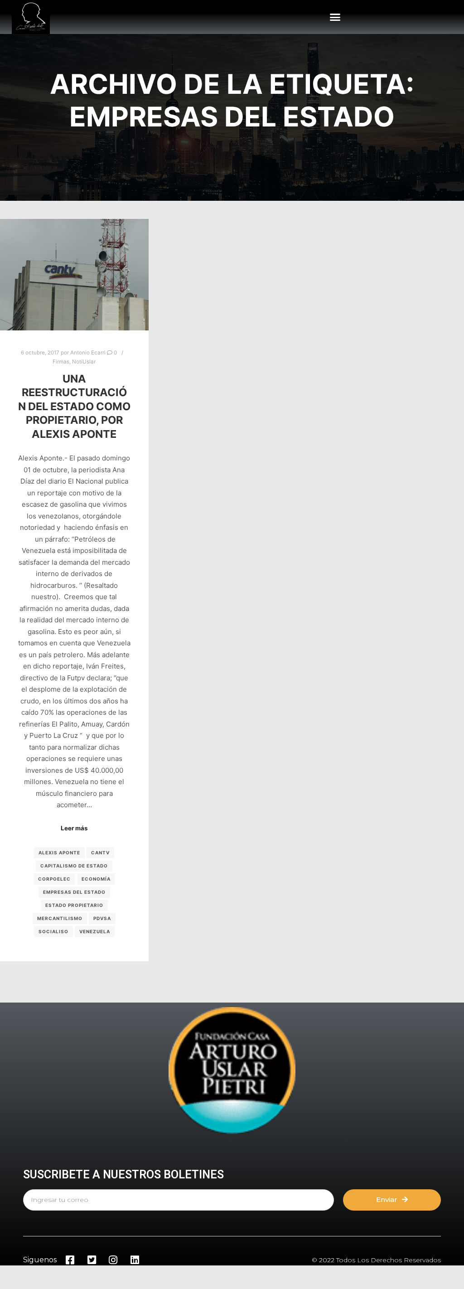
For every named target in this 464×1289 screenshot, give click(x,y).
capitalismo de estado (74, 865)
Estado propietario (74, 905)
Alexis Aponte (59, 852)
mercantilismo (59, 918)
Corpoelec (54, 879)
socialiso (53, 931)
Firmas (61, 362)
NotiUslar (84, 362)
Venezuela (94, 931)
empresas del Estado (74, 892)
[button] (335, 17)
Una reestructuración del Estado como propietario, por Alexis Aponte (74, 406)
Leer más (74, 828)
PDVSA (102, 918)
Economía (96, 879)
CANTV (100, 852)
